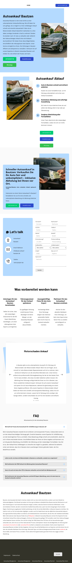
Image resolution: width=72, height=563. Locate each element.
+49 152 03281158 (62, 5)
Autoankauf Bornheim (62, 561)
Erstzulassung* (40, 239)
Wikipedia (31, 516)
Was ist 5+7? (54, 251)
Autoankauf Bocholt (49, 561)
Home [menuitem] (28, 5)
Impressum (7, 555)
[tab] (35, 426)
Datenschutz (16, 555)
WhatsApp (9, 65)
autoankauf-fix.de (25, 525)
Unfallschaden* (55, 245)
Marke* (37, 233)
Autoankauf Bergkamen (10, 561)
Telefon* (53, 227)
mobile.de (62, 529)
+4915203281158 (9, 59)
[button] (10, 374)
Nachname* (54, 221)
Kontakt (58, 554)
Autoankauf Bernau (37, 561)
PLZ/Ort (38, 227)
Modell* (53, 233)
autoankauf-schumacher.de (10, 525)
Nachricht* (38, 257)
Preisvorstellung (55, 239)
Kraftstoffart (39, 245)
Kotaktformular (26, 59)
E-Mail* (37, 251)
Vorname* (38, 221)
